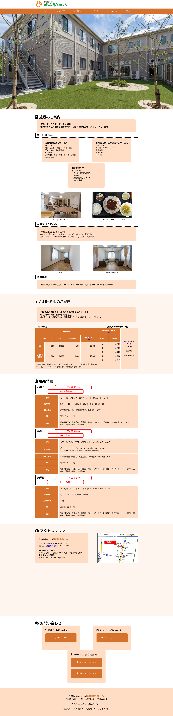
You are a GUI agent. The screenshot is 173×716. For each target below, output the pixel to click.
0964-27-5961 (52, 546)
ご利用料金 (78, 11)
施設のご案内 (60, 11)
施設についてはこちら (87, 662)
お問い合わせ (129, 11)
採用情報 (95, 11)
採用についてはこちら (87, 673)
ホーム (44, 11)
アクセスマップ (112, 11)
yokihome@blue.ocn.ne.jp (113, 638)
